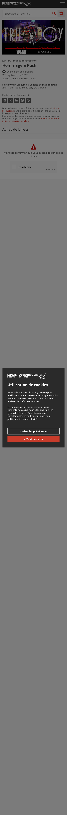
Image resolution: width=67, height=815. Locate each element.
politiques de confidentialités (22, 419)
